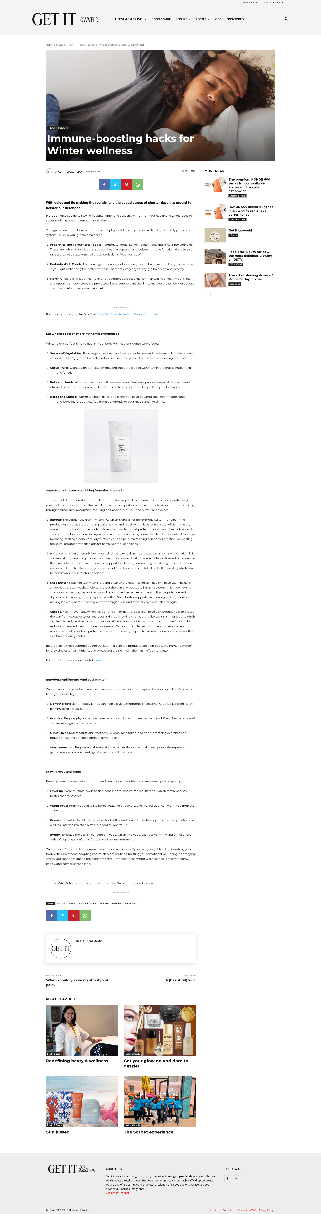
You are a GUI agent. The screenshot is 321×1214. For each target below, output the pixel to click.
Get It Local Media (70, 172)
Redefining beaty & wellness (77, 1060)
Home (49, 44)
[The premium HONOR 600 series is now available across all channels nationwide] (215, 184)
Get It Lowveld (240, 230)
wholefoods (131, 903)
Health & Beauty (86, 44)
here (97, 660)
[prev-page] (207, 293)
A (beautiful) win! (181, 980)
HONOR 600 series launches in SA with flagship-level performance (250, 210)
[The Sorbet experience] (160, 1101)
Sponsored (235, 284)
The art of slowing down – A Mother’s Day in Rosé (251, 277)
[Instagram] (236, 1178)
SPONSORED (235, 19)
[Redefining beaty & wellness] (82, 1030)
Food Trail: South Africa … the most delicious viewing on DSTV (250, 255)
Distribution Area (251, 2)
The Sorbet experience (148, 1132)
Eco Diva (110, 883)
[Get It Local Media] (50, 172)
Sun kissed (58, 1132)
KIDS (218, 19)
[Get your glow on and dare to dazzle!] (160, 1030)
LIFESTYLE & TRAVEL (129, 19)
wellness (116, 903)
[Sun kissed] (82, 1101)
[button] (286, 19)
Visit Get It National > (274, 2)
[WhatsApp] (137, 184)
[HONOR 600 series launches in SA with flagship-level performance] (215, 211)
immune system (87, 903)
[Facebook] (104, 184)
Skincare (104, 903)
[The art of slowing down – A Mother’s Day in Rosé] (215, 280)
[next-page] (212, 293)
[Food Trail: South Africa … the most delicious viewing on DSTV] (215, 256)
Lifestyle (233, 235)
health (72, 903)
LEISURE (181, 19)
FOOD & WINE (161, 19)
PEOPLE (201, 19)
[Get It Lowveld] (215, 235)
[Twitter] (115, 184)
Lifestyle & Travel (65, 44)
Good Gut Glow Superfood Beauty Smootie (126, 314)
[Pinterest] (126, 184)
